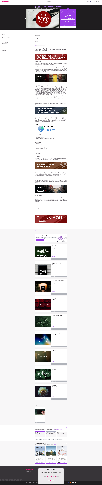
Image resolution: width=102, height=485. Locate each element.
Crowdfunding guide (59, 429)
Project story (3, 34)
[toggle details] (45, 463)
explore (55, 444)
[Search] (46, 1)
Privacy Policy (28, 482)
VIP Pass (3, 44)
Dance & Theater (37, 42)
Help (54, 429)
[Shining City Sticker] (40, 412)
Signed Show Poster (5, 38)
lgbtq (63, 42)
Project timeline (4, 50)
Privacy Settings (38, 482)
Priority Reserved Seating (5, 41)
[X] (27, 473)
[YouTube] (28, 473)
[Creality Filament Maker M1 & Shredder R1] (40, 451)
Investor (3, 47)
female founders (54, 42)
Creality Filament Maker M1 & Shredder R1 (39, 459)
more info (53, 256)
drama (50, 42)
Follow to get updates (38, 436)
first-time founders (60, 42)
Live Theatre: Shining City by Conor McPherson (48, 6)
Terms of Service (32, 482)
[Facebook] (26, 473)
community (47, 42)
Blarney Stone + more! (5, 42)
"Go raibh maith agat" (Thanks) (6, 37)
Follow (68, 20)
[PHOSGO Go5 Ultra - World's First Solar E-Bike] (51, 451)
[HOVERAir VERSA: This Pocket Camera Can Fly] (62, 451)
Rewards (3, 36)
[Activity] (94, 1)
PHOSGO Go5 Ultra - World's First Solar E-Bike (50, 459)
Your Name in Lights (5, 43)
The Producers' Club (57, 368)
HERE (42, 211)
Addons (3, 48)
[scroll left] (25, 18)
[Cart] (92, 1)
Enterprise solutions (73, 473)
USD (87, 1)
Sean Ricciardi (38, 7)
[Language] (91, 1)
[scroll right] (58, 18)
